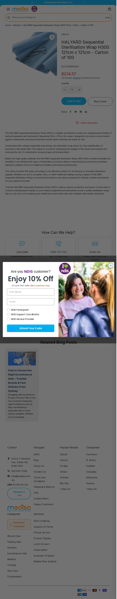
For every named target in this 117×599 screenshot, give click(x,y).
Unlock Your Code (30, 328)
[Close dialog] (110, 265)
